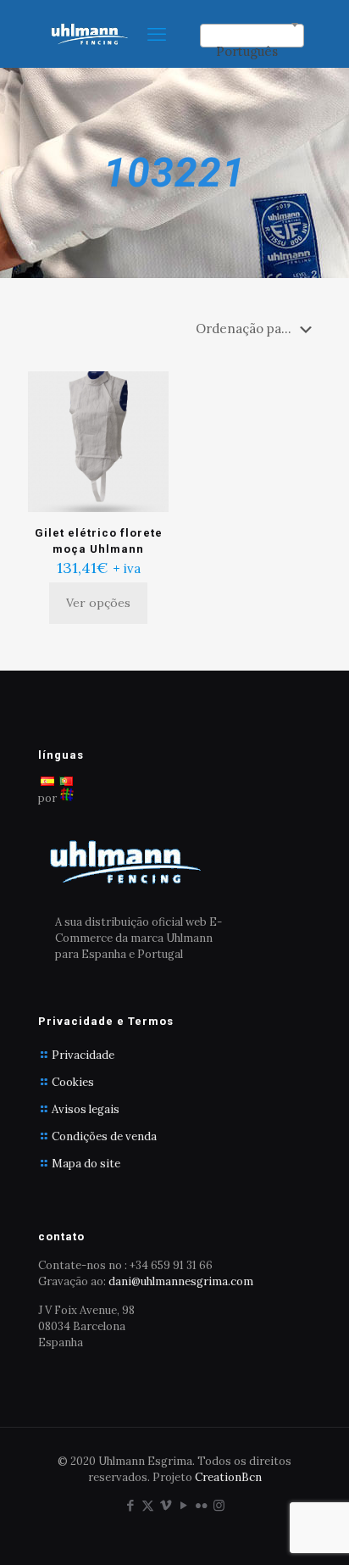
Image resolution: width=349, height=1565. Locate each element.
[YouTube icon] (183, 1505)
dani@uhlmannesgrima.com (180, 1281)
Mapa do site (86, 1163)
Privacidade (83, 1055)
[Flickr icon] (201, 1505)
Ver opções (98, 602)
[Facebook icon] (130, 1505)
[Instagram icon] (219, 1505)
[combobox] (252, 35)
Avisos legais (85, 1109)
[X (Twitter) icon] (147, 1505)
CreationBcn (228, 1477)
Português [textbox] (247, 51)
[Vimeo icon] (165, 1505)
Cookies (73, 1082)
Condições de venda (104, 1136)
